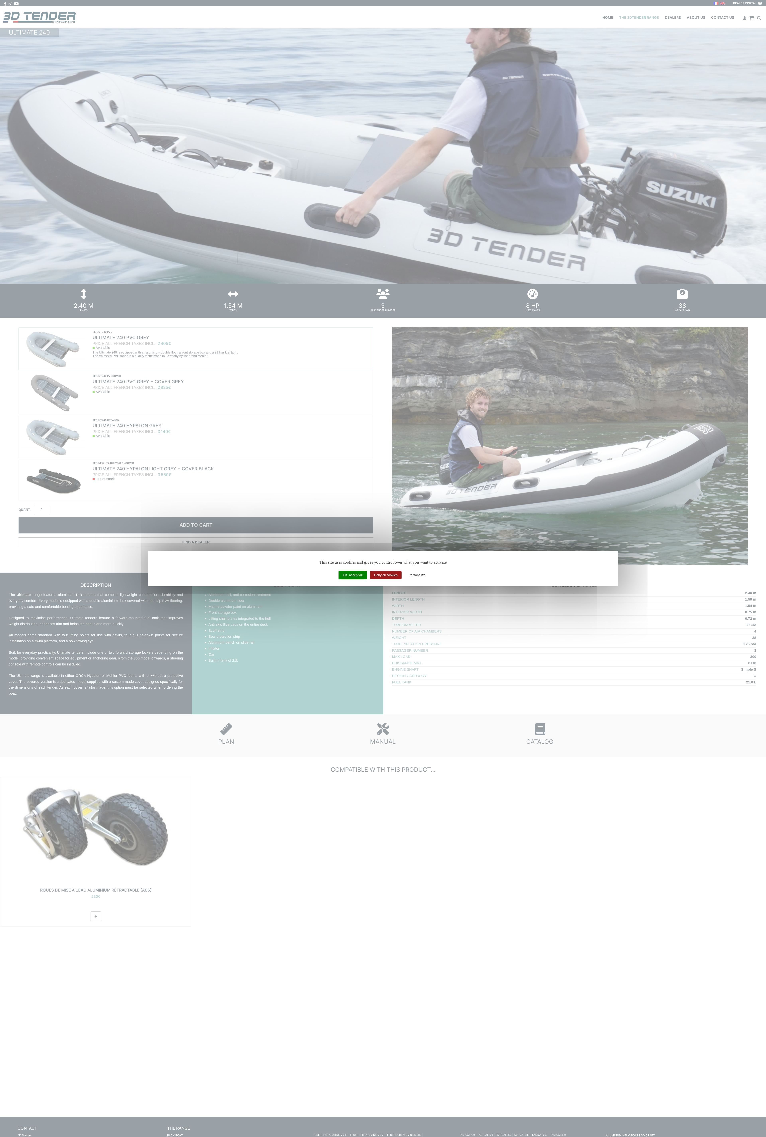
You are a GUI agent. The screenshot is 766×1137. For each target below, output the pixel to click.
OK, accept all (353, 575)
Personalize (417, 575)
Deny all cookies (386, 575)
